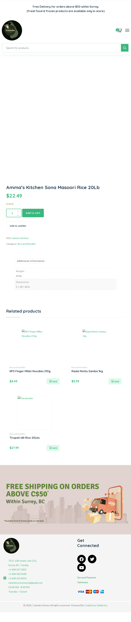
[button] (53, 381)
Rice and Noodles (26, 243)
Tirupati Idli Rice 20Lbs (25, 437)
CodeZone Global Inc (96, 605)
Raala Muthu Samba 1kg (87, 371)
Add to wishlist (18, 225)
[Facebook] (81, 559)
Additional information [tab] (31, 261)
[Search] (124, 48)
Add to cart (33, 213)
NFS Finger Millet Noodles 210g (30, 371)
